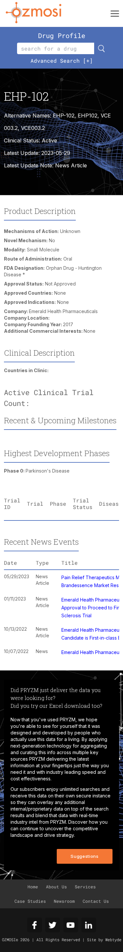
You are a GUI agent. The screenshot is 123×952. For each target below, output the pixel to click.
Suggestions (84, 856)
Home (33, 887)
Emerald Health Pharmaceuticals (63, 311)
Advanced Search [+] (62, 60)
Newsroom (64, 901)
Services (85, 887)
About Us (56, 887)
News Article (71, 165)
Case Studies (30, 901)
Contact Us (96, 901)
